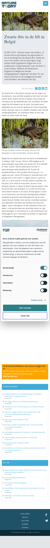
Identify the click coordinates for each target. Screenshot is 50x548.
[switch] (43, 275)
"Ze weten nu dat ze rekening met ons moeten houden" (24, 407)
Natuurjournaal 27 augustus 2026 (16, 443)
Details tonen (36, 300)
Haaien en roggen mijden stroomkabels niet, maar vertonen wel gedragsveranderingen (22, 413)
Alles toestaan (25, 308)
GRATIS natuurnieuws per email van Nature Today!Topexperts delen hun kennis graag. (24, 373)
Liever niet (25, 316)
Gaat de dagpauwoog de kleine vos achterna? (20, 437)
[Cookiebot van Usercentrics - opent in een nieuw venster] (36, 230)
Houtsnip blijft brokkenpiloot (14, 477)
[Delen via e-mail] (46, 88)
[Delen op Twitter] (39, 88)
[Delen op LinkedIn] (43, 88)
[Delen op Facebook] (36, 88)
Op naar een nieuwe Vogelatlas (15, 483)
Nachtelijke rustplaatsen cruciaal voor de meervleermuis (24, 432)
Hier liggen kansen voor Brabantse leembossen (21, 401)
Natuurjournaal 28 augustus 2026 (16, 419)
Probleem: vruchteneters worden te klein (19, 496)
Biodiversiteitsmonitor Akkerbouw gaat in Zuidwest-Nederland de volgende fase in (23, 395)
